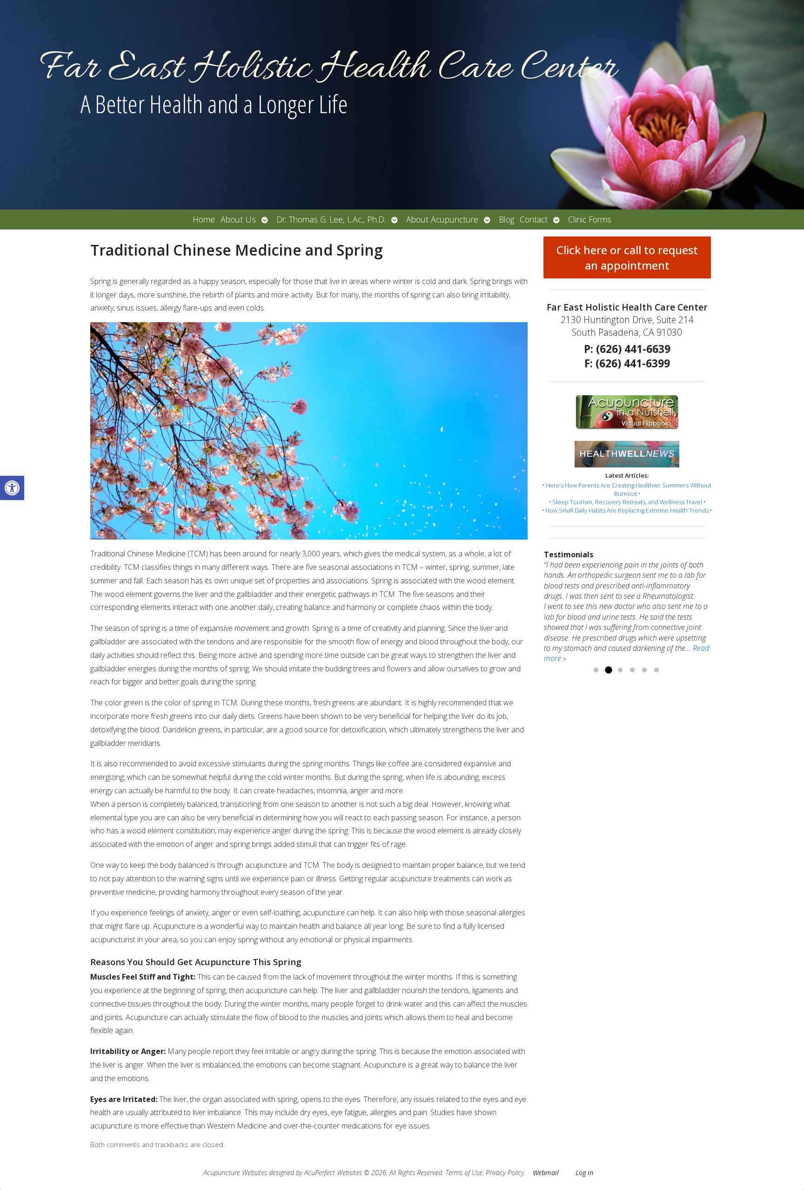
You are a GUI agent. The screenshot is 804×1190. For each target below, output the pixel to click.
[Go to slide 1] (596, 670)
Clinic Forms (589, 219)
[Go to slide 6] (656, 670)
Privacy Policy (505, 1172)
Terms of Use (463, 1172)
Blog (506, 219)
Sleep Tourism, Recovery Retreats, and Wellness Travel (627, 502)
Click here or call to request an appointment (627, 257)
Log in (584, 1172)
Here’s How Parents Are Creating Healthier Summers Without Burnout (628, 489)
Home (204, 219)
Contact (534, 219)
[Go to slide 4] (632, 670)
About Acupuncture (442, 219)
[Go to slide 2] (608, 670)
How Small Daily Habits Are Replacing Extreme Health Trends (627, 510)
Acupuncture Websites (235, 1172)
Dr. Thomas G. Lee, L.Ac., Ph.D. (331, 219)
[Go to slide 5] (644, 670)
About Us (238, 219)
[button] (12, 488)
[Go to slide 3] (620, 670)
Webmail (546, 1172)
